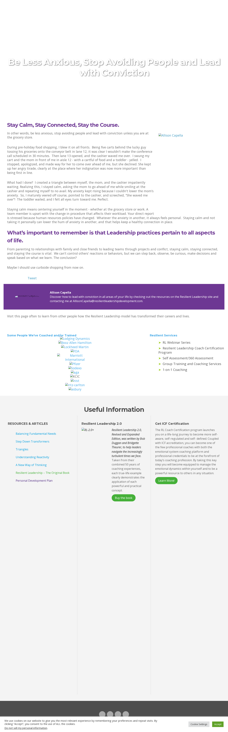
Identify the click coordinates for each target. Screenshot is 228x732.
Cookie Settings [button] (199, 724)
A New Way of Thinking (31, 465)
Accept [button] (217, 724)
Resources (141, 6)
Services (118, 6)
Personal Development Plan (34, 481)
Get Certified (209, 6)
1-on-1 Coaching (175, 370)
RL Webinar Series (176, 342)
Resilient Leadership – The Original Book (42, 473)
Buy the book (123, 498)
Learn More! (166, 481)
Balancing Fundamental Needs (36, 434)
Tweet (32, 278)
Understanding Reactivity (32, 457)
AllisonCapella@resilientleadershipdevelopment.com (107, 301)
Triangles (22, 449)
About (163, 6)
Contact (183, 5)
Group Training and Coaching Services (192, 364)
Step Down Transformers (32, 441)
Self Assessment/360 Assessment (188, 358)
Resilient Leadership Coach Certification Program (89, 9)
